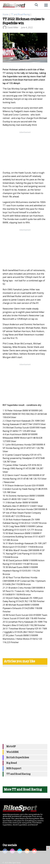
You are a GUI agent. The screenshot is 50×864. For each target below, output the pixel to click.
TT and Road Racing (20, 14)
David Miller (12, 27)
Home (6, 14)
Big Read (11, 763)
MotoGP (11, 746)
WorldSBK (12, 752)
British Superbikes (17, 757)
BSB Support (13, 768)
